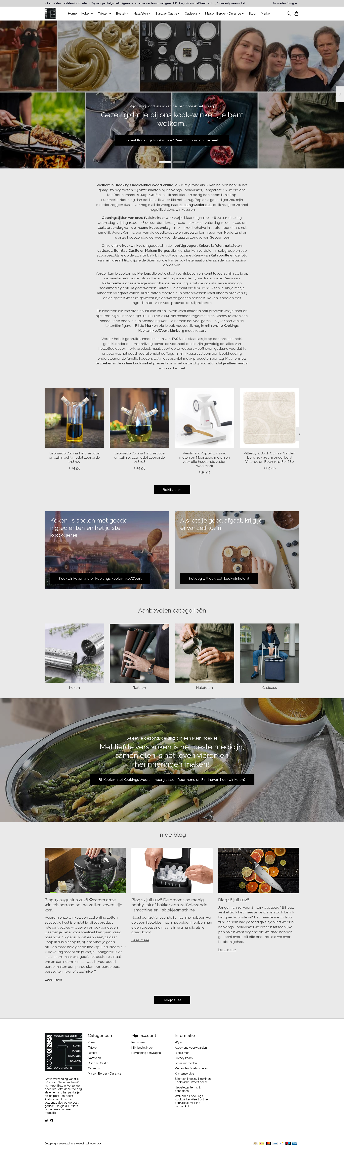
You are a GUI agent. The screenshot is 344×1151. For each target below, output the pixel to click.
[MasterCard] (268, 1143)
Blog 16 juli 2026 (233, 899)
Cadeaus (269, 687)
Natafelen (204, 687)
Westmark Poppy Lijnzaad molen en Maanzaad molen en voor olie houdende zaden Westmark (204, 459)
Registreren (138, 1042)
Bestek (92, 1052)
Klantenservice (184, 1073)
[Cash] (255, 1143)
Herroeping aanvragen (146, 1052)
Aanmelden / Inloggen (285, 3)
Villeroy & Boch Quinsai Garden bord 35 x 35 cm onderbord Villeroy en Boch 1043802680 (269, 457)
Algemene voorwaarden (191, 1047)
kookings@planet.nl (195, 205)
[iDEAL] (261, 1143)
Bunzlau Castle (98, 1063)
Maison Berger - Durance (104, 1073)
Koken (74, 687)
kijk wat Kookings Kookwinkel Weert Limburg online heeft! (172, 140)
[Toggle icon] (289, 13)
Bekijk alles (172, 489)
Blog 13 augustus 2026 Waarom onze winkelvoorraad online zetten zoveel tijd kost (83, 904)
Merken (266, 13)
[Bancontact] (281, 1143)
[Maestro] (288, 1143)
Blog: (252, 13)
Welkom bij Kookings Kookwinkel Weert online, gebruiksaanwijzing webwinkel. (191, 1101)
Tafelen (139, 687)
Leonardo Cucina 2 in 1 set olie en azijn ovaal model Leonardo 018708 (139, 457)
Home (72, 13)
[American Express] (294, 1143)
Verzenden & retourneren (191, 1068)
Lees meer (54, 979)
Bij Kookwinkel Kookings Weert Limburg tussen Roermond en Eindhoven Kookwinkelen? (172, 779)
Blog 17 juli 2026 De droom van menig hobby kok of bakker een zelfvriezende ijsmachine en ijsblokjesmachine (169, 904)
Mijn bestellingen (142, 1047)
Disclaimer (182, 1052)
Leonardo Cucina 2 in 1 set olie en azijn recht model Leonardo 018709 (74, 457)
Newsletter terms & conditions (187, 1089)
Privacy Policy (184, 1058)
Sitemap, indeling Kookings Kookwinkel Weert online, (193, 1080)
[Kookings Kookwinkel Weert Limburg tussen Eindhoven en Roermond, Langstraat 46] (50, 13)
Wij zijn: (180, 1042)
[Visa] (275, 1143)
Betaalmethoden (186, 1063)
